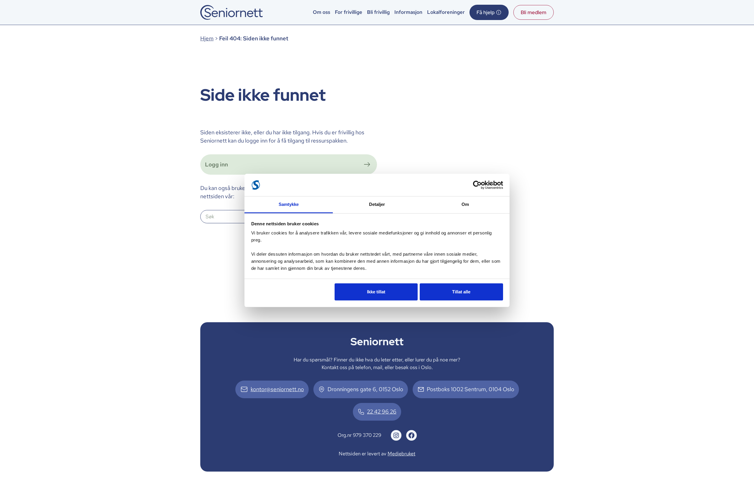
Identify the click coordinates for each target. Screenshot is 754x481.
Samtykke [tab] (289, 204)
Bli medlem (533, 12)
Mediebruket (401, 453)
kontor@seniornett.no (277, 389)
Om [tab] (465, 204)
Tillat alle (461, 291)
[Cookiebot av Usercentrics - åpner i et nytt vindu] (477, 185)
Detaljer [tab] (377, 204)
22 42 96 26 (381, 411)
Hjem (207, 38)
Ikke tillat (376, 291)
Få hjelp (486, 12)
